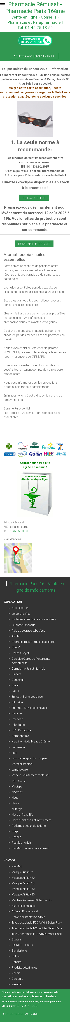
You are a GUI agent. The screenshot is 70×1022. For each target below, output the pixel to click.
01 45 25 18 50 (18, 531)
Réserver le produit (34, 244)
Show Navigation (4, 4)
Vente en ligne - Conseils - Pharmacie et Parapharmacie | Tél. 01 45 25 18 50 (35, 22)
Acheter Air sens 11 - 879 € (34, 56)
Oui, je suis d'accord (21, 1014)
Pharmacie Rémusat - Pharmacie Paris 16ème (35, 7)
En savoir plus (34, 198)
